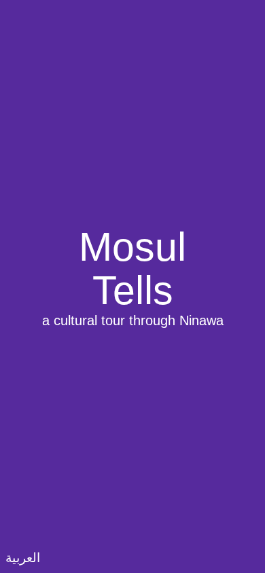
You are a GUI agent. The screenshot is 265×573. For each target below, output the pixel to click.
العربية (22, 558)
